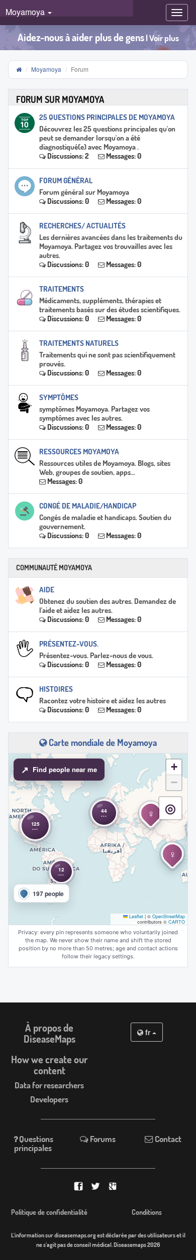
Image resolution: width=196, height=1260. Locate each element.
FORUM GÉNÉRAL (65, 180)
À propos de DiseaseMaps (49, 1033)
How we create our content (49, 1064)
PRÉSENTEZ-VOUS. (69, 644)
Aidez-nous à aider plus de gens (98, 37)
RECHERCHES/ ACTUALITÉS (82, 225)
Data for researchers (49, 1085)
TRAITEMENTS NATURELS (79, 343)
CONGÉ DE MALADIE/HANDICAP (87, 506)
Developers (49, 1099)
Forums (102, 1138)
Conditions (147, 1212)
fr (147, 1032)
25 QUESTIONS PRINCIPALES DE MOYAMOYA (107, 117)
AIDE (46, 589)
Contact (167, 1138)
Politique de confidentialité (49, 1212)
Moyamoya (46, 69)
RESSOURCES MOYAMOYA (79, 451)
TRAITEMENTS (61, 289)
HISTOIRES (56, 689)
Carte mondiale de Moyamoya (102, 742)
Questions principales (33, 1143)
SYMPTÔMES (58, 397)
